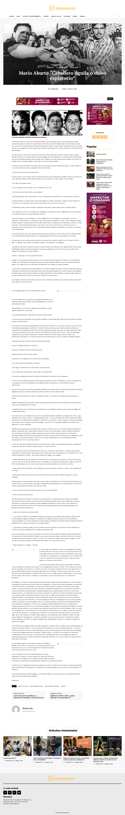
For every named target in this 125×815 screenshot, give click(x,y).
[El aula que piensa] (91, 154)
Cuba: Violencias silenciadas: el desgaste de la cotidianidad (104, 161)
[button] (108, 16)
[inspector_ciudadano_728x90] (47, 104)
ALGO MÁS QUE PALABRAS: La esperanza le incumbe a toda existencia (28, 696)
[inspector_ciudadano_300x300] (99, 124)
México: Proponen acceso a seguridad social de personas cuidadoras (104, 168)
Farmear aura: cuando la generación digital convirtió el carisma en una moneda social (104, 176)
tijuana (63, 686)
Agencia (50, 67)
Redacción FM (9, 760)
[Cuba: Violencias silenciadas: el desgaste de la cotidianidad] (91, 161)
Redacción (55, 89)
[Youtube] (19, 792)
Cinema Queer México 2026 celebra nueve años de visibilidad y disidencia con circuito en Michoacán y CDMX (104, 186)
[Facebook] (94, 137)
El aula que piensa (101, 154)
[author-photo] (4, 760)
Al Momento (61, 67)
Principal (74, 67)
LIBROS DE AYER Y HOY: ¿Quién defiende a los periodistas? (62, 696)
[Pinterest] (102, 137)
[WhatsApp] (105, 137)
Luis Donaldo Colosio (36, 686)
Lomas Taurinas (23, 686)
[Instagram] (10, 792)
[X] (98, 137)
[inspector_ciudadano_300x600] (99, 243)
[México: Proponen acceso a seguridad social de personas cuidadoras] (91, 168)
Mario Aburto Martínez (52, 686)
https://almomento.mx (29, 711)
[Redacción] (16, 709)
